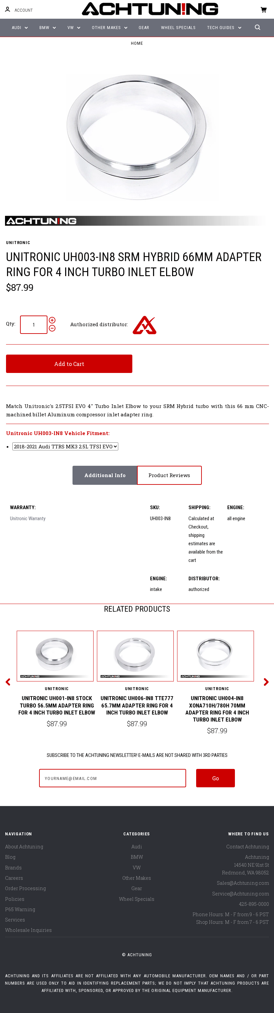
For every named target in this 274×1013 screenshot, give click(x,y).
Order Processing (25, 888)
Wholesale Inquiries (28, 930)
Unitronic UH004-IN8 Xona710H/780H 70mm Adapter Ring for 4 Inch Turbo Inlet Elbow (217, 709)
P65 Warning (20, 909)
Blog (10, 857)
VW (71, 27)
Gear (144, 27)
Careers (14, 878)
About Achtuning (24, 846)
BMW (45, 27)
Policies (14, 899)
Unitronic (18, 242)
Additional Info (105, 475)
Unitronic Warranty (27, 519)
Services (15, 920)
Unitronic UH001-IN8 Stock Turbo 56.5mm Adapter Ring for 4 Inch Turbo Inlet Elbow (56, 705)
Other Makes (107, 27)
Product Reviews (169, 475)
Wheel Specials (178, 27)
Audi (17, 27)
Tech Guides (221, 27)
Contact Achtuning (247, 846)
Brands (13, 867)
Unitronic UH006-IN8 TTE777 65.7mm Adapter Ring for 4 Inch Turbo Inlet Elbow (137, 705)
